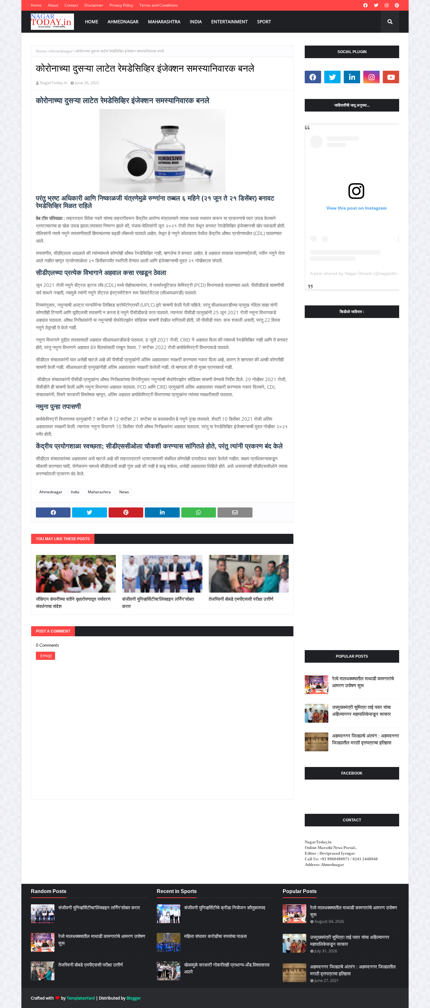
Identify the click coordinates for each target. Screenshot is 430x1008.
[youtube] (391, 77)
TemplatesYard (81, 998)
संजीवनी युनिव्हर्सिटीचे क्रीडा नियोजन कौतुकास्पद (224, 907)
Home (36, 5)
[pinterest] (396, 5)
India (75, 492)
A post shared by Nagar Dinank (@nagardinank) (358, 273)
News (124, 492)
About (53, 5)
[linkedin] (352, 77)
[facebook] (365, 5)
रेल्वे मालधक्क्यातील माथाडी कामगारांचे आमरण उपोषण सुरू (363, 682)
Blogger (134, 998)
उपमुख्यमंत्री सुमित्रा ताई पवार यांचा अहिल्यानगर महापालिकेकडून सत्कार (361, 710)
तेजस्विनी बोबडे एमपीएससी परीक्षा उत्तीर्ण (241, 599)
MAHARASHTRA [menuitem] (164, 22)
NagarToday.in (53, 82)
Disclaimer (93, 5)
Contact (71, 5)
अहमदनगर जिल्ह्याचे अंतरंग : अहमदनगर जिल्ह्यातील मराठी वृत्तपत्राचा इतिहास (365, 739)
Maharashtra (99, 492)
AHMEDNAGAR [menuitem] (123, 22)
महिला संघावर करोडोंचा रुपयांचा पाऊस (215, 936)
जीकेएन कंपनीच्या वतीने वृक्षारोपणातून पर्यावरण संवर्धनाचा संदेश (73, 602)
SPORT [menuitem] (264, 22)
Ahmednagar (61, 51)
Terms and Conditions (158, 5)
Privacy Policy (121, 5)
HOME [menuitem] (91, 22)
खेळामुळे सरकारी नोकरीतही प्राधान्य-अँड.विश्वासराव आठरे (226, 968)
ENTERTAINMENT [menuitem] (229, 22)
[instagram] (386, 5)
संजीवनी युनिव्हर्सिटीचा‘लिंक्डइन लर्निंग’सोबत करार (158, 602)
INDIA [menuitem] (196, 22)
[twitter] (376, 5)
